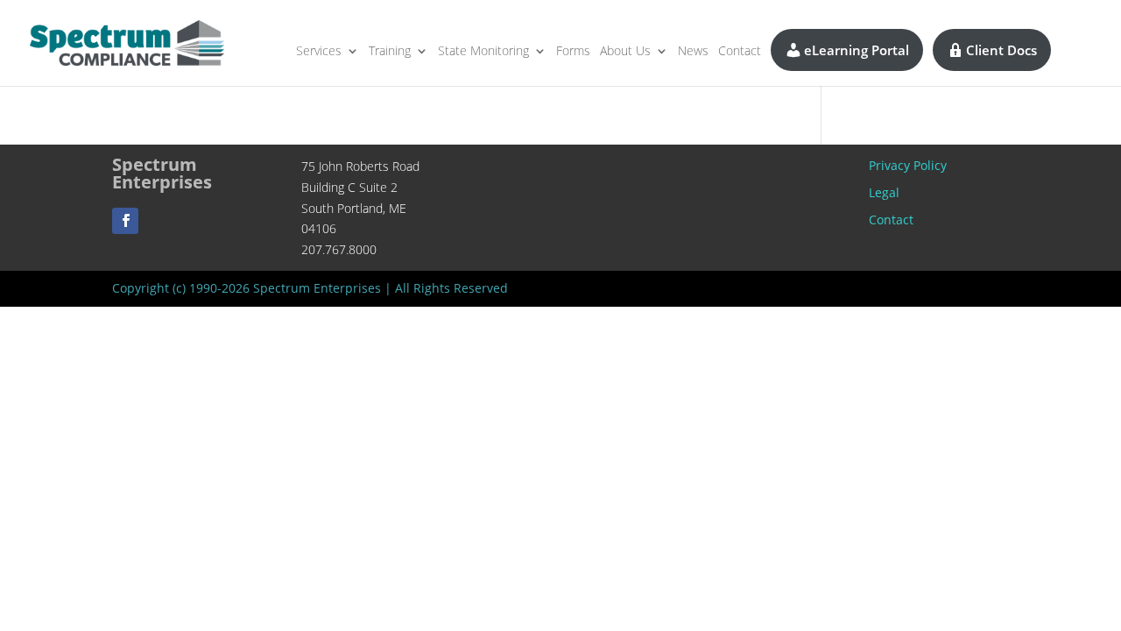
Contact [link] (739, 52)
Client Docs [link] (1001, 50)
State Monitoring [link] (483, 52)
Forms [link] (573, 52)
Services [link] (319, 52)
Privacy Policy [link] (908, 165)
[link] (127, 41)
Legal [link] (884, 192)
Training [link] (390, 52)
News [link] (693, 52)
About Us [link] (625, 52)
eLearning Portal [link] (856, 50)
